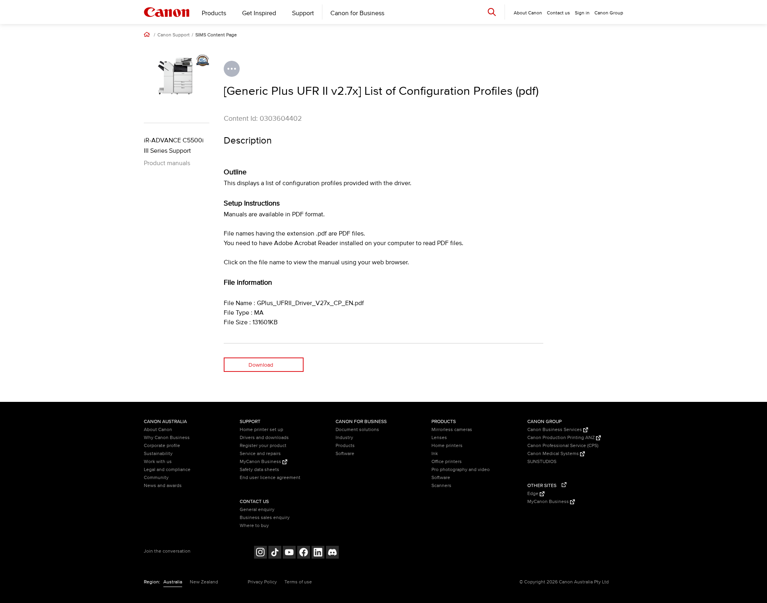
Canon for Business (357, 13)
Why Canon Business (167, 438)
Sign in (582, 13)
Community (156, 478)
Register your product (263, 446)
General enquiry (257, 510)
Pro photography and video (460, 470)
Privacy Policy (262, 582)
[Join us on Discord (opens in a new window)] (332, 553)
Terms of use (298, 582)
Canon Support (173, 35)
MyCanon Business (261, 462)
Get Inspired (259, 13)
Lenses (439, 438)
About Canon (158, 430)
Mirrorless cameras (451, 430)
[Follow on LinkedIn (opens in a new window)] (318, 553)
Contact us (558, 13)
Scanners (441, 486)
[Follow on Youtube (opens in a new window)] (289, 553)
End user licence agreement (270, 478)
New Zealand (204, 582)
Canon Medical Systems (553, 454)
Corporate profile (162, 446)
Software (345, 454)
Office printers (446, 462)
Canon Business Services (555, 430)
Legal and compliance (167, 470)
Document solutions (357, 430)
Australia (172, 582)
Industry (344, 438)
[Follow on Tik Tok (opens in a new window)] (274, 553)
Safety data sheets (259, 470)
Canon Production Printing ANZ (561, 438)
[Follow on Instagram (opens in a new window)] (260, 553)
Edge (533, 494)
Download (260, 364)
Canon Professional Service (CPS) (562, 446)
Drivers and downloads (264, 438)
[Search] (492, 12)
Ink (434, 454)
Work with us (158, 462)
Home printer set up (261, 430)
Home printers (447, 446)
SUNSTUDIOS (541, 462)
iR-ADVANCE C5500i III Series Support (174, 145)
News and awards (163, 486)
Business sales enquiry (265, 518)
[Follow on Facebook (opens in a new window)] (303, 553)
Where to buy (254, 526)
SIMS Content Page (216, 35)
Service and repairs (260, 454)
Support (303, 13)
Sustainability (158, 454)
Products (214, 13)
